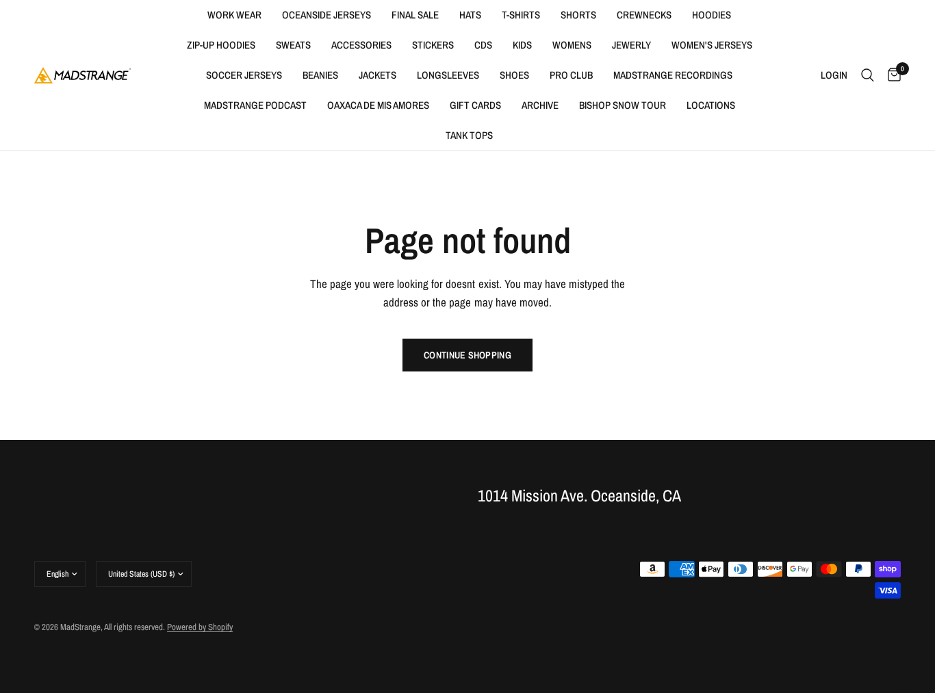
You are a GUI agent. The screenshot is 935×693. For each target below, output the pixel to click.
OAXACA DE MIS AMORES (378, 105)
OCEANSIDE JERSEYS (326, 15)
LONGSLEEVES (448, 75)
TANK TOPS (469, 135)
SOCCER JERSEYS (244, 75)
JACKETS (377, 75)
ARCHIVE (540, 105)
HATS (470, 15)
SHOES (514, 75)
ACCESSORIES (361, 45)
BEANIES (320, 75)
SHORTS (578, 15)
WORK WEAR (234, 15)
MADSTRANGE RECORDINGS (672, 75)
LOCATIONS (711, 105)
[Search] (867, 75)
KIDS (522, 45)
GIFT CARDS (475, 105)
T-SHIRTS (521, 15)
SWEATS (293, 45)
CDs (483, 45)
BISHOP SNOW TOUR (622, 105)
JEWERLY (631, 45)
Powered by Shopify (200, 627)
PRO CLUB (571, 75)
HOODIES (711, 15)
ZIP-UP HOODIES (221, 45)
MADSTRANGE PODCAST (255, 105)
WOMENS (571, 45)
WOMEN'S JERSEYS (711, 45)
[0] (891, 75)
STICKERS (433, 45)
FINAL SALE (415, 15)
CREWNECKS (644, 15)
